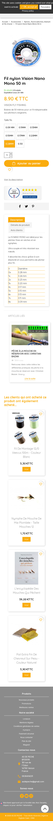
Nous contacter (26, 737)
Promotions (26, 704)
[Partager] (20, 206)
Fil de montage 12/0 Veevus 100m (26, 452)
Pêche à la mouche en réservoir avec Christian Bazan (26, 354)
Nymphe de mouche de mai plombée (26, 522)
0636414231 (27, 776)
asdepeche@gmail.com (33, 781)
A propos (26, 730)
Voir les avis (30, 197)
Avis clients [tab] (16, 230)
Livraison (26, 719)
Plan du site (26, 741)
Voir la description (13, 180)
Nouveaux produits (26, 700)
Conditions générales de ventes (26, 726)
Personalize (45, 7)
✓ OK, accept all (29, 7)
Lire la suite (30, 378)
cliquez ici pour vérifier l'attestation (17, 805)
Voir (26, 469)
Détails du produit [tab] (20, 225)
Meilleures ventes (26, 707)
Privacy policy (28, 11)
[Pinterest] (33, 206)
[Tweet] (26, 206)
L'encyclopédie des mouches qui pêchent (26, 590)
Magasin (26, 745)
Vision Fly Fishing (15, 105)
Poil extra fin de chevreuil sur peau (26, 658)
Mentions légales (26, 723)
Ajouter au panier (29, 163)
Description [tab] (16, 219)
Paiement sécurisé (26, 734)
